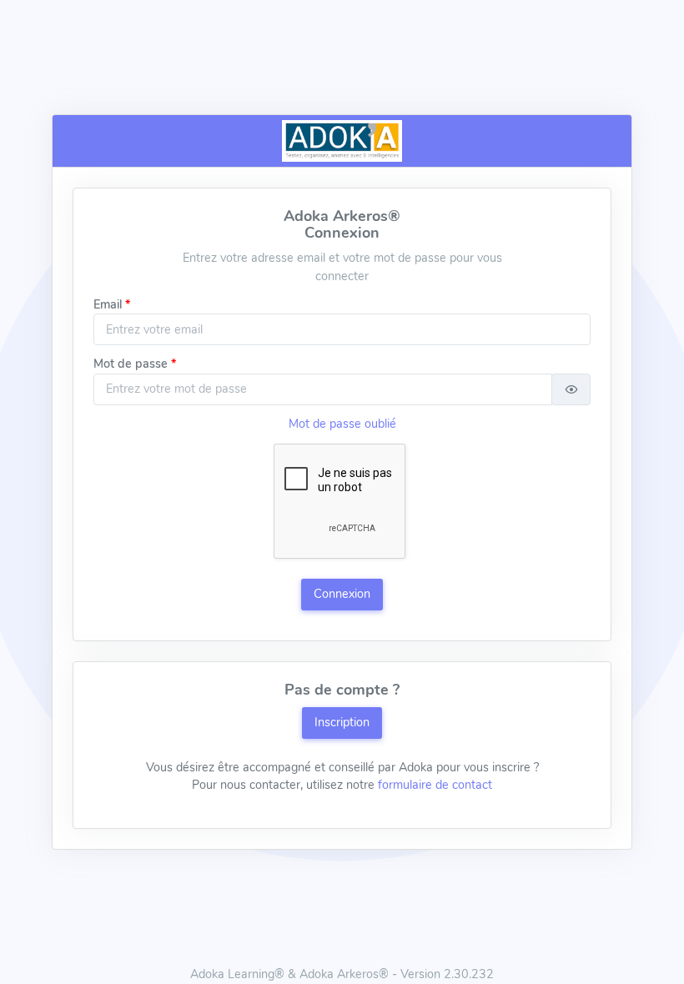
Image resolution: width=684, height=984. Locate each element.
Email (107, 304)
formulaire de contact (435, 784)
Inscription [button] (342, 722)
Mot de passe (130, 363)
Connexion (342, 593)
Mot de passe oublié (342, 423)
